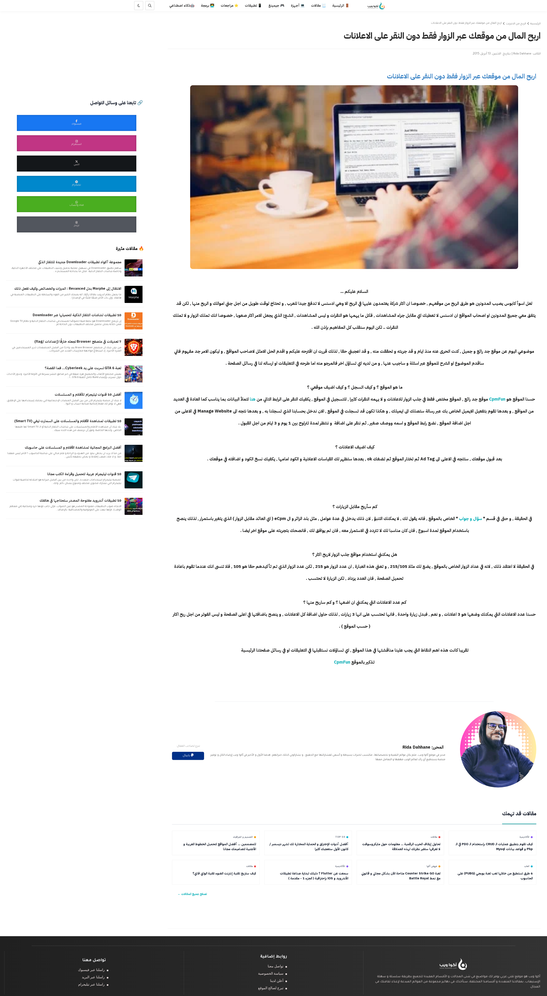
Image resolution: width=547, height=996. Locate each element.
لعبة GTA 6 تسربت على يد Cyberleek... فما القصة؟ (83, 368)
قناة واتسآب (76, 205)
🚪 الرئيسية (340, 5)
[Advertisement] (354, 486)
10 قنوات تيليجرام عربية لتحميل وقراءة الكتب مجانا (84, 474)
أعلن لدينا (276, 981)
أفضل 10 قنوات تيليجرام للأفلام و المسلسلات (88, 394)
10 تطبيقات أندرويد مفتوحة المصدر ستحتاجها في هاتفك (80, 500)
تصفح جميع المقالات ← (192, 894)
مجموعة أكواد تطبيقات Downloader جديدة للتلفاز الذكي (79, 262)
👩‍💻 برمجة (207, 5)
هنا (253, 399)
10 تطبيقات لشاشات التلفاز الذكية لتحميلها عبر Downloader (77, 315)
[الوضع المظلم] (138, 5)
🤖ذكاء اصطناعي (181, 5)
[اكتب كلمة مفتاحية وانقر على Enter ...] (149, 5)
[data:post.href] (134, 276)
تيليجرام (76, 185)
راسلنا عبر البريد (93, 977)
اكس (76, 164)
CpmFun (497, 399)
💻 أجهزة (298, 5)
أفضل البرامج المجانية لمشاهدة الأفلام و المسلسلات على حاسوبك (73, 447)
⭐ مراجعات (229, 5)
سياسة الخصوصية (270, 973)
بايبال (187, 756)
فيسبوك (76, 124)
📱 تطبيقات (253, 5)
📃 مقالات (318, 5)
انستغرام (76, 144)
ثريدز (76, 225)
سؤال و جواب (470, 518)
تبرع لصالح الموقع (270, 988)
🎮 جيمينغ (276, 5)
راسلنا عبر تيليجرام (91, 984)
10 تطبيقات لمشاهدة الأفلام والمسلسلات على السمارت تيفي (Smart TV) (67, 421)
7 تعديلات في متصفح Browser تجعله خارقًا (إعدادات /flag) (77, 341)
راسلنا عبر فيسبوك (91, 970)
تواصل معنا (275, 966)
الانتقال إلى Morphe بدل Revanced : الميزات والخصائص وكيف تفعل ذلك (67, 288)
